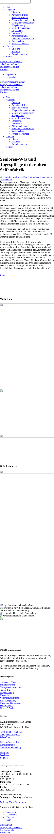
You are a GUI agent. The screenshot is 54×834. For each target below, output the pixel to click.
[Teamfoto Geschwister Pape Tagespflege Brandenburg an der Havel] (27, 179)
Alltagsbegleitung (20, 36)
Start (8, 7)
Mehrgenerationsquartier (23, 22)
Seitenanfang (6, 825)
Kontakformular (7, 830)
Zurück (3, 275)
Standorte (16, 51)
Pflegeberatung (18, 25)
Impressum (11, 74)
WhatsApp (5, 737)
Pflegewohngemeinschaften (24, 20)
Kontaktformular (7, 745)
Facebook (4, 755)
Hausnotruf (17, 33)
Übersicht (16, 12)
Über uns (10, 46)
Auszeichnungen (19, 54)
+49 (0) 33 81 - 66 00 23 (11, 61)
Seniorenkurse (6, 705)
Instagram (4, 752)
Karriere (3, 69)
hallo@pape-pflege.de (10, 64)
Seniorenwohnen (7, 684)
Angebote (10, 9)
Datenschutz (11, 77)
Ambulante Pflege (20, 15)
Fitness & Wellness (20, 43)
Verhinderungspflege (21, 28)
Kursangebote (18, 41)
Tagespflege (17, 30)
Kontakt (9, 56)
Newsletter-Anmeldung (10, 747)
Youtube (4, 758)
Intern (8, 820)
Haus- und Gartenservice (23, 38)
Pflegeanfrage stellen (9, 67)
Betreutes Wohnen (20, 17)
